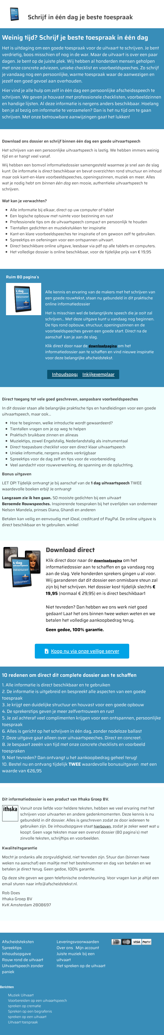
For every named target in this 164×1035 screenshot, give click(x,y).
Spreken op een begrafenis (30, 1011)
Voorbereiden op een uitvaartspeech (37, 1000)
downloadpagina (103, 346)
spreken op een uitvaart (27, 1017)
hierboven (102, 826)
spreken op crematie (24, 1006)
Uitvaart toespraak (23, 1022)
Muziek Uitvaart (21, 995)
